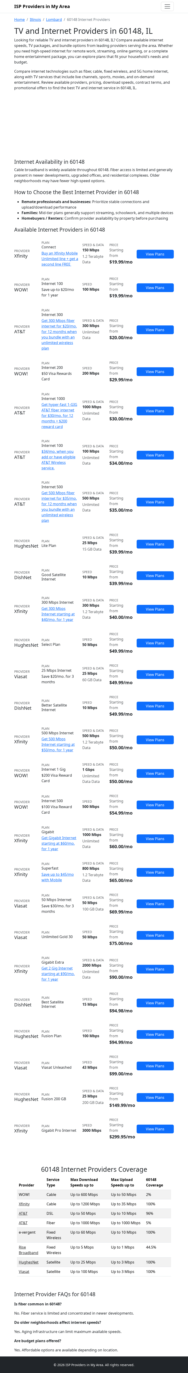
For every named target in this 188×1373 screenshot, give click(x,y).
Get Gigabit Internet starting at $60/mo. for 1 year (58, 843)
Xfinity (24, 1203)
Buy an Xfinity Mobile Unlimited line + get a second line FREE (59, 259)
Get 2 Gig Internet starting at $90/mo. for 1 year (58, 974)
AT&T (23, 1213)
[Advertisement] (94, 128)
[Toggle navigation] (167, 6)
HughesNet (29, 1262)
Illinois (35, 19)
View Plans (155, 254)
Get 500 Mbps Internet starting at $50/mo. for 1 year (58, 744)
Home (19, 19)
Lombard (54, 19)
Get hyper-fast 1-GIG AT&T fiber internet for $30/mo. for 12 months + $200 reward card (59, 415)
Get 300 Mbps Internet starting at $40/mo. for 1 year (58, 614)
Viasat (24, 1271)
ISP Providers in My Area (42, 6)
